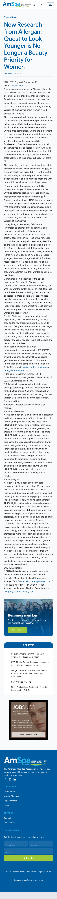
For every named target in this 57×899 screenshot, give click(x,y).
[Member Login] (41, 4)
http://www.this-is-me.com (34, 367)
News (6, 17)
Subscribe (28, 858)
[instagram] (10, 779)
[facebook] (5, 779)
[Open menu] (50, 4)
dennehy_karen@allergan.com (36, 581)
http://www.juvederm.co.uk (17, 370)
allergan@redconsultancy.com (19, 591)
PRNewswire (16, 85)
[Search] (33, 4)
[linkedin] (15, 779)
